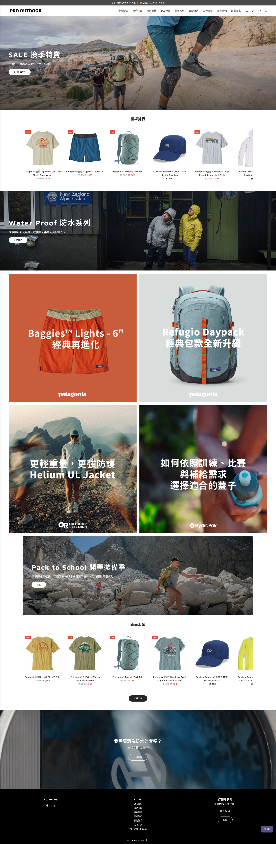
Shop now (20, 72)
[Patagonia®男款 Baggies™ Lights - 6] (85, 148)
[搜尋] (247, 11)
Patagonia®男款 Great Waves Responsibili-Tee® (85, 679)
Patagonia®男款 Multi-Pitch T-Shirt (43, 677)
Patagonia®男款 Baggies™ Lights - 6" (85, 171)
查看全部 (138, 698)
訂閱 (225, 819)
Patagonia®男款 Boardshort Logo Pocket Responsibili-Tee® (212, 173)
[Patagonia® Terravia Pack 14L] (127, 148)
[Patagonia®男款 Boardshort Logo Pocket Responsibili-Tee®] (212, 148)
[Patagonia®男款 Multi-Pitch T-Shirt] (43, 653)
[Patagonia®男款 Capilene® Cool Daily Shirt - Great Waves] (43, 148)
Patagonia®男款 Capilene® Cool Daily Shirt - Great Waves (43, 173)
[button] (26, 155)
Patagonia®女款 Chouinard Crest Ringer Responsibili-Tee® (169, 679)
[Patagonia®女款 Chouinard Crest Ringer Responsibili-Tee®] (170, 653)
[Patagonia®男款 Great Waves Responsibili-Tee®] (85, 653)
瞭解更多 (18, 240)
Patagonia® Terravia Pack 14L (127, 171)
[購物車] (266, 11)
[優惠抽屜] (259, 11)
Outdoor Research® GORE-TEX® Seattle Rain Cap (169, 173)
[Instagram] (54, 805)
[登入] (253, 11)
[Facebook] (47, 805)
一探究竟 (138, 757)
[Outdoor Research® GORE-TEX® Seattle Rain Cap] (170, 148)
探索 (39, 584)
